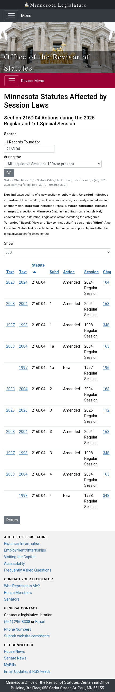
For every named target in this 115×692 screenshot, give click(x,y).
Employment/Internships (25, 550)
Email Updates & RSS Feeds (27, 671)
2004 (23, 303)
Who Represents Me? (22, 586)
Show (9, 243)
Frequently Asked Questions (27, 570)
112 (106, 410)
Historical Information (22, 543)
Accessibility (14, 563)
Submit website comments (27, 636)
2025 (10, 410)
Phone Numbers (17, 629)
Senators (12, 599)
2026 (23, 410)
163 (106, 303)
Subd (54, 272)
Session (91, 272)
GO (8, 173)
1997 (10, 325)
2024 (23, 282)
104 (106, 282)
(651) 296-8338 (17, 621)
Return (12, 520)
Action (69, 272)
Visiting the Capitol (19, 557)
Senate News (15, 658)
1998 (23, 325)
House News (14, 651)
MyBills (10, 665)
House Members (18, 592)
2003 (10, 303)
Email (40, 621)
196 (106, 367)
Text (10, 272)
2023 (10, 282)
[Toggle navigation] (11, 15)
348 (106, 325)
